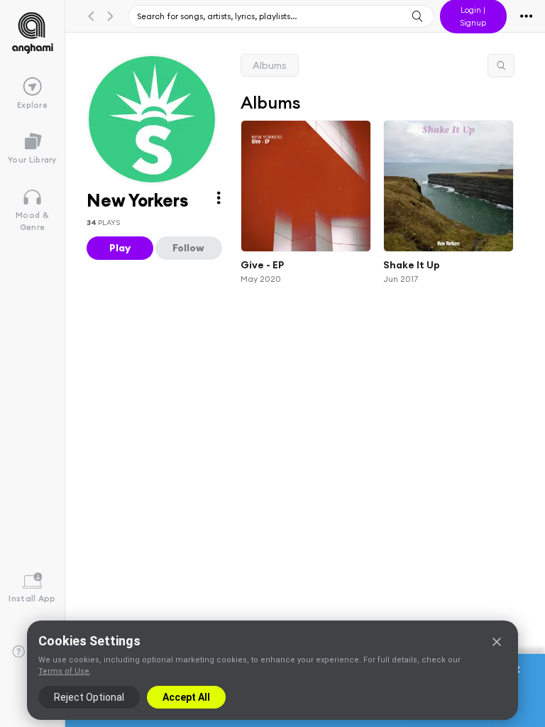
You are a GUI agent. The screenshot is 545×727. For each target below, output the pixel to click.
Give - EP (262, 264)
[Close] (497, 642)
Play (120, 247)
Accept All (186, 697)
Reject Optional (89, 697)
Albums (270, 65)
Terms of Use (63, 671)
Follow (188, 247)
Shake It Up (411, 264)
